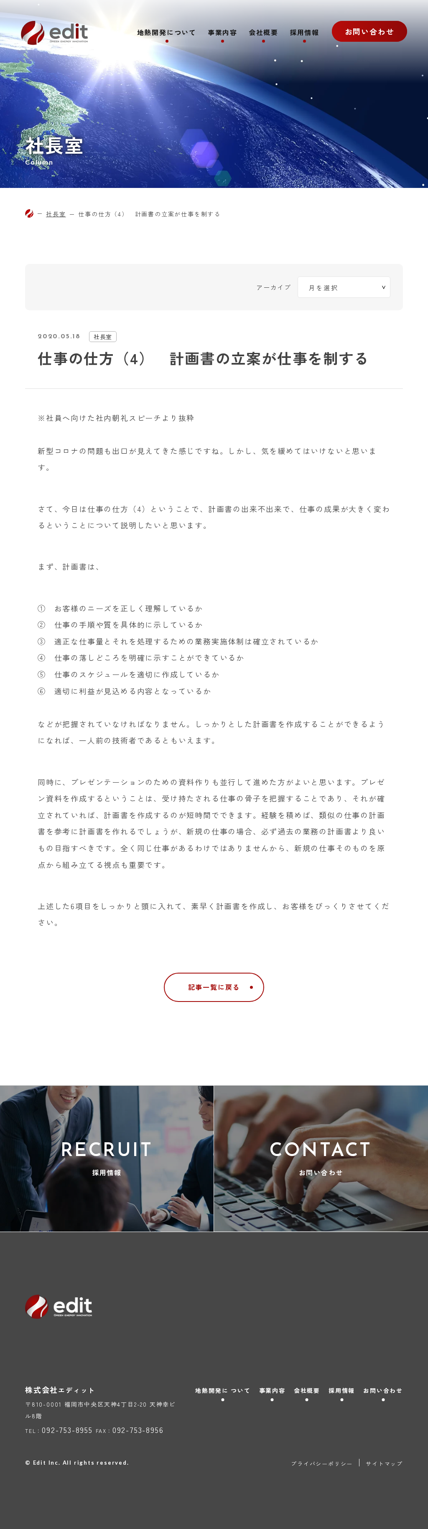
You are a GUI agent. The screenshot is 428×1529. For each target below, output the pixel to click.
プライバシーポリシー (322, 1464)
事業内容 (222, 33)
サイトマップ (384, 1464)
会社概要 (263, 33)
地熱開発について (166, 33)
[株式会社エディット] (29, 213)
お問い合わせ (370, 31)
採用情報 (304, 33)
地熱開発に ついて (222, 1390)
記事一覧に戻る (214, 987)
